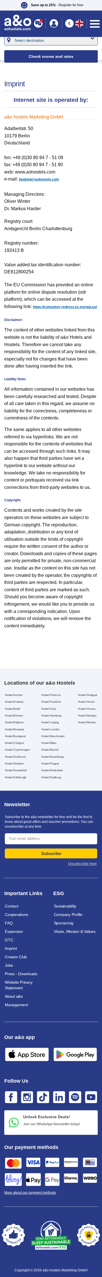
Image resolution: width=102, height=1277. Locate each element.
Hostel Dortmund (15, 756)
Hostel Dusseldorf (16, 770)
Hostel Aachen (14, 694)
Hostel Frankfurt (51, 701)
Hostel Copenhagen (17, 749)
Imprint (11, 948)
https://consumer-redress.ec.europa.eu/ (65, 307)
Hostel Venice (86, 701)
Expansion (14, 931)
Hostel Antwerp (14, 701)
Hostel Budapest (15, 736)
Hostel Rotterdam (52, 770)
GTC (9, 940)
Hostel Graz (48, 708)
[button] (54, 23)
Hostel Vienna (86, 708)
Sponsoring (64, 923)
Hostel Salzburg (51, 777)
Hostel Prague (50, 763)
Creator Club (16, 957)
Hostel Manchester (53, 736)
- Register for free (57, 5)
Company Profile (68, 914)
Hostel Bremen (14, 715)
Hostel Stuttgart (87, 694)
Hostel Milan (48, 742)
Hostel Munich (50, 749)
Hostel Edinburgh (15, 777)
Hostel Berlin (12, 708)
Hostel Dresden (14, 763)
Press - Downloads (21, 974)
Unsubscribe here (82, 863)
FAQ (8, 923)
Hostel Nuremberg (52, 756)
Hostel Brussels (14, 729)
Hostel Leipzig (50, 722)
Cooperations (16, 914)
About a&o (14, 996)
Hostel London (50, 729)
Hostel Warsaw (87, 715)
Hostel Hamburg (51, 715)
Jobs (9, 965)
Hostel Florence (51, 694)
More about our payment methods (30, 1193)
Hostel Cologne (14, 742)
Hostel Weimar (87, 722)
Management (16, 1005)
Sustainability (65, 906)
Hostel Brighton (14, 722)
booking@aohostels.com (39, 179)
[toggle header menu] (95, 23)
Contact (11, 906)
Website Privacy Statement (18, 985)
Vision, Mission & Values (74, 931)
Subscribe (51, 853)
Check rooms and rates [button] (51, 56)
